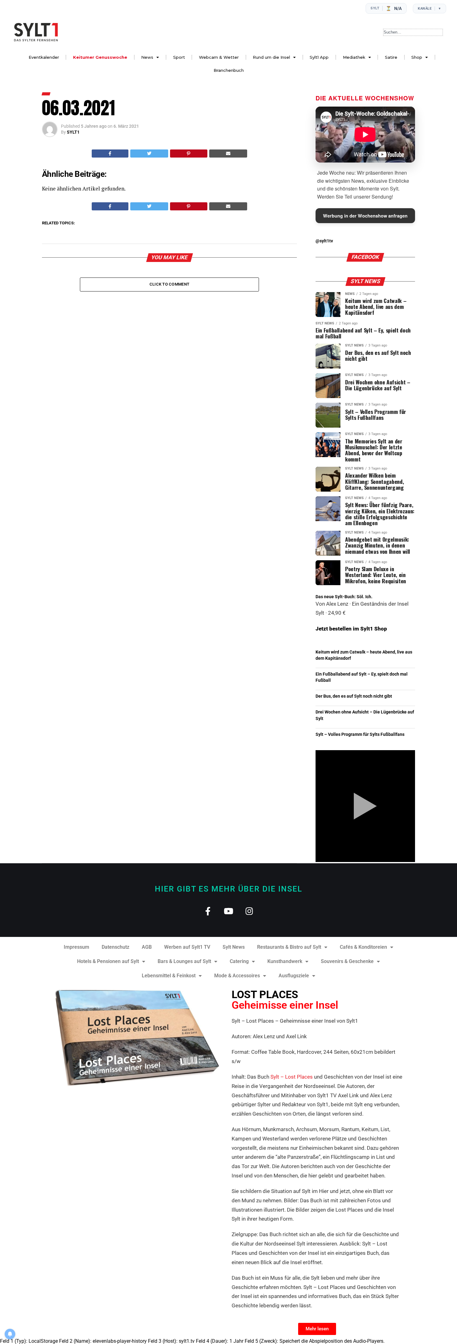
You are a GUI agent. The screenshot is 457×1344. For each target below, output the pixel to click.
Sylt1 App (319, 57)
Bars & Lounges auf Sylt (184, 961)
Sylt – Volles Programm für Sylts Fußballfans (360, 734)
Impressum (76, 947)
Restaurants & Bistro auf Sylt (289, 947)
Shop (416, 57)
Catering (239, 961)
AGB (147, 947)
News (147, 57)
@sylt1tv (324, 241)
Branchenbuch (229, 70)
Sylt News (234, 947)
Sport (179, 57)
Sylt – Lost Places (291, 1077)
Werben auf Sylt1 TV (187, 947)
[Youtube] (228, 911)
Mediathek (354, 57)
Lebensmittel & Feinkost (169, 976)
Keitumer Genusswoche (100, 57)
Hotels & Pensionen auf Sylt (108, 961)
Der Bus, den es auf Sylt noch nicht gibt (354, 696)
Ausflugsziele (294, 976)
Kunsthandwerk (284, 961)
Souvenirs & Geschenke (347, 961)
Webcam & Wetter (219, 57)
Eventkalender (44, 57)
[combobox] (413, 32)
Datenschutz (115, 947)
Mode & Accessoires (237, 976)
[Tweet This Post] (149, 153)
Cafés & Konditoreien (363, 947)
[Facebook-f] (208, 911)
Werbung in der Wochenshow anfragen (365, 216)
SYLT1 (73, 132)
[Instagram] (249, 911)
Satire (391, 57)
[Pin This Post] (188, 153)
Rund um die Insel (271, 57)
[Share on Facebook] (110, 153)
